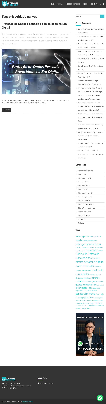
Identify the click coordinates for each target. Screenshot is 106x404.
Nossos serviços (73, 4)
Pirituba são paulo (97, 298)
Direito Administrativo (85, 171)
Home (52, 4)
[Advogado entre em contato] (90, 335)
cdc (81, 250)
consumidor (92, 250)
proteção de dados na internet (23, 41)
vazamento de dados (11, 44)
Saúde (77, 308)
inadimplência (100, 285)
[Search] (102, 16)
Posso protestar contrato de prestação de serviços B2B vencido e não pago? (90, 154)
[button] (100, 398)
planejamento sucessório (85, 300)
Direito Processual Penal (86, 208)
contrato (100, 250)
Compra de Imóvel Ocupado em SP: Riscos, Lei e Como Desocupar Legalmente (90, 135)
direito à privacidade (30, 37)
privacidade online (9, 41)
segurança (82, 308)
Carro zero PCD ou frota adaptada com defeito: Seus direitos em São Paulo (90, 117)
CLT (84, 250)
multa (84, 291)
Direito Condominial (85, 178)
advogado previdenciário (90, 240)
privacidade (56, 37)
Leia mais (6, 110)
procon (86, 303)
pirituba (88, 297)
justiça (93, 288)
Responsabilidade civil (96, 306)
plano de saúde (98, 300)
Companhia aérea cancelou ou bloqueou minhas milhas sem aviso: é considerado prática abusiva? (91, 106)
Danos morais (95, 258)
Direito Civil (82, 174)
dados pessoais (6, 37)
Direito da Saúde (84, 182)
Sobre (60, 4)
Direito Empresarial (84, 197)
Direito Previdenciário (85, 204)
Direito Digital (39, 34)
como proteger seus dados (62, 34)
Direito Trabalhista (84, 212)
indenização (81, 288)
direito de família (86, 261)
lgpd (51, 37)
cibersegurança (50, 34)
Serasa (88, 308)
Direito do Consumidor (86, 193)
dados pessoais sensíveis (17, 37)
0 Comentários (26, 34)
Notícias (81, 223)
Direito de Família (84, 186)
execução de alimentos (96, 282)
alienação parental (82, 247)
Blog (85, 4)
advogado (82, 236)
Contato (94, 4)
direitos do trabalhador (84, 278)
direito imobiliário (86, 270)
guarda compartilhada (86, 285)
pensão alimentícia (85, 293)
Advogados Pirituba (27, 401)
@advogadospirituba (47, 383)
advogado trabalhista (88, 244)
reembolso (83, 306)
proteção (91, 303)
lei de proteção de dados (42, 37)
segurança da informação (53, 41)
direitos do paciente (95, 274)
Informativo (82, 219)
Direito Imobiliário (84, 201)
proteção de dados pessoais (38, 41)
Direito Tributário (84, 215)
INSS (89, 288)
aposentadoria (93, 247)
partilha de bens (92, 291)
